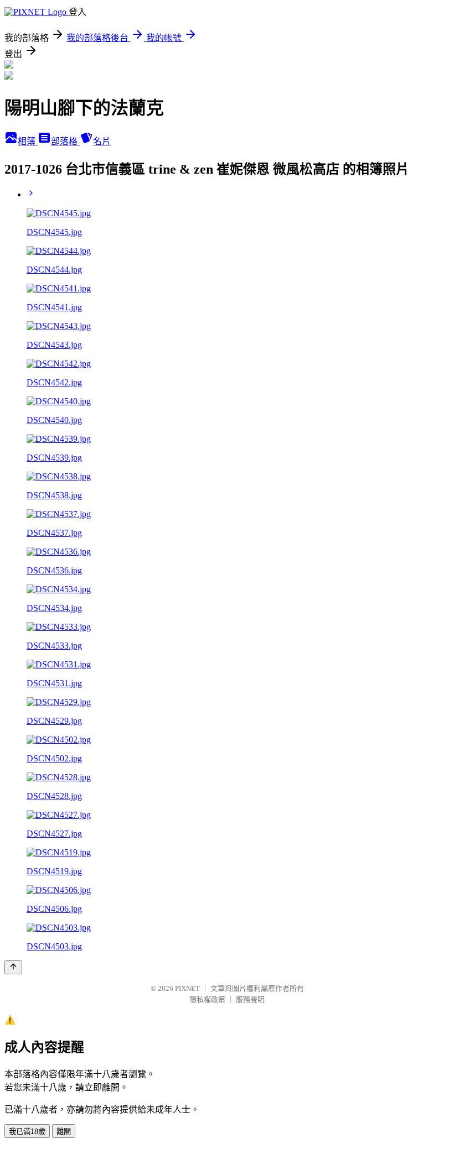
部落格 (65, 141)
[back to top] (13, 967)
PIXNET (187, 988)
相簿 (28, 141)
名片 (102, 141)
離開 (63, 1131)
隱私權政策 (207, 999)
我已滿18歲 (27, 1131)
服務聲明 (250, 999)
